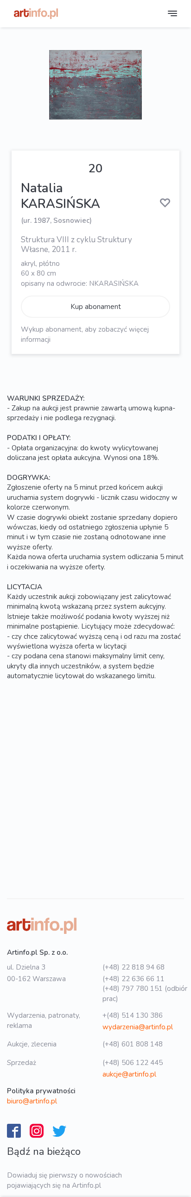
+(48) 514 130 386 (132, 1015)
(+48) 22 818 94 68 (133, 967)
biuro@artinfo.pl (32, 1101)
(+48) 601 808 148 (132, 1044)
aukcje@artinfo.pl (129, 1074)
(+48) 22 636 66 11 (133, 978)
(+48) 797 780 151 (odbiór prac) (144, 993)
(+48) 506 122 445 (132, 1062)
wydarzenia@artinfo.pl (137, 1027)
